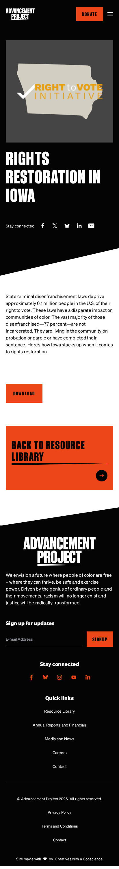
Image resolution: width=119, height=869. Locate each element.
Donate (89, 14)
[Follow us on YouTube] (73, 677)
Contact (60, 766)
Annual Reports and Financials (60, 724)
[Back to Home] (20, 14)
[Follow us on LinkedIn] (88, 677)
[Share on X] (55, 225)
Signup (99, 639)
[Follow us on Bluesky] (45, 677)
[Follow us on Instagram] (59, 677)
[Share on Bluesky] (67, 225)
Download (24, 393)
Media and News (59, 738)
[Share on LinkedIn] (79, 225)
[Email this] (91, 225)
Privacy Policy (59, 812)
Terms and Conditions (60, 826)
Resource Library (59, 711)
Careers (60, 752)
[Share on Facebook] (43, 225)
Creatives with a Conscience (79, 858)
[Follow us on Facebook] (31, 677)
